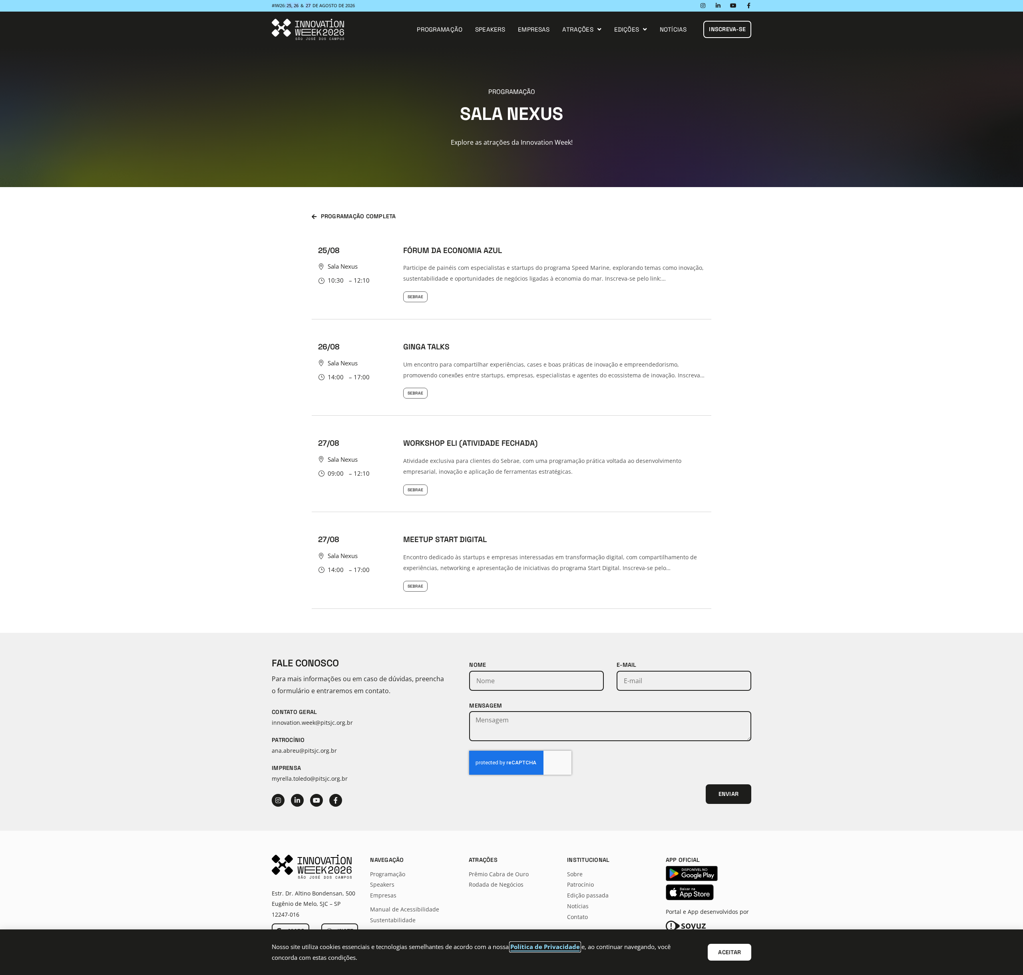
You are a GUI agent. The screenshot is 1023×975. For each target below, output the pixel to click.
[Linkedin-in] (718, 5)
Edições (626, 29)
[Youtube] (733, 5)
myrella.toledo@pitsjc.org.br (310, 778)
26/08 (329, 347)
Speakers (490, 29)
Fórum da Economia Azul (452, 250)
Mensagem (485, 705)
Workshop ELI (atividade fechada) (470, 443)
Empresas (533, 29)
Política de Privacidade (545, 947)
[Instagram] (703, 5)
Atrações (577, 29)
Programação (439, 29)
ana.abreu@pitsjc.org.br (304, 750)
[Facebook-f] (748, 5)
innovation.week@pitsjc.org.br (312, 722)
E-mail (627, 664)
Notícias (673, 29)
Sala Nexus (343, 266)
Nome (477, 664)
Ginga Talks (426, 347)
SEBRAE (415, 296)
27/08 (328, 443)
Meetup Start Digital (445, 539)
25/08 (329, 250)
